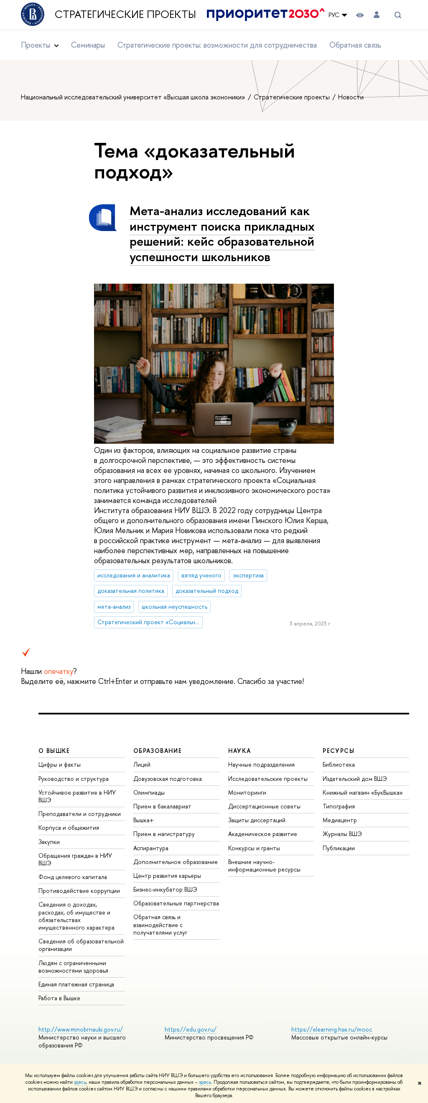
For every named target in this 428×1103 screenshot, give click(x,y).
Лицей (141, 764)
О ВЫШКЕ (54, 751)
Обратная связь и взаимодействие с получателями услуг (160, 924)
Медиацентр (340, 820)
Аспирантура (150, 848)
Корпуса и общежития (68, 827)
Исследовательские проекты (268, 779)
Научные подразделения (261, 764)
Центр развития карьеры (167, 875)
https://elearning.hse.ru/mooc (331, 1029)
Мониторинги (247, 792)
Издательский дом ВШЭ (355, 779)
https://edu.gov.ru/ (191, 1029)
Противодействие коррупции (79, 891)
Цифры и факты (59, 764)
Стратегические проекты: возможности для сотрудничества (217, 45)
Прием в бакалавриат (162, 806)
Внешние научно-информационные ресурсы (264, 865)
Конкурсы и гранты (254, 848)
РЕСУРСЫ (338, 751)
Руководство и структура (73, 779)
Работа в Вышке (59, 998)
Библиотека (339, 764)
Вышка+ (143, 820)
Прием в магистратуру (164, 834)
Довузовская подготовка (167, 779)
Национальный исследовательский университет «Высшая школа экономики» (134, 97)
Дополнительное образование (175, 862)
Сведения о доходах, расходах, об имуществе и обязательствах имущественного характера (76, 915)
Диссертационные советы (264, 806)
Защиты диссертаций (256, 820)
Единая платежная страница (76, 984)
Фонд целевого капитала (72, 877)
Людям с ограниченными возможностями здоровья (73, 966)
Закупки (49, 842)
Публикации (339, 848)
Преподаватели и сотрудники (79, 814)
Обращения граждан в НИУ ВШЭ (75, 859)
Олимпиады (149, 792)
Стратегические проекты (130, 14)
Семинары (88, 45)
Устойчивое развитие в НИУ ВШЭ (77, 796)
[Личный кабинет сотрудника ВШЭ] (376, 14)
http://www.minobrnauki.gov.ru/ (80, 1029)
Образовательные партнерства (176, 903)
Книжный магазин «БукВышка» (363, 792)
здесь (80, 1082)
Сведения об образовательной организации (81, 945)
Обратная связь (355, 45)
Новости (351, 97)
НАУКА (239, 751)
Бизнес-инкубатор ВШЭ (165, 889)
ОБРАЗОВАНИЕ (157, 751)
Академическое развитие (262, 834)
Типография (339, 806)
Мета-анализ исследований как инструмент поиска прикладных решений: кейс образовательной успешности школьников (222, 233)
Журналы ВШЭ (342, 834)
